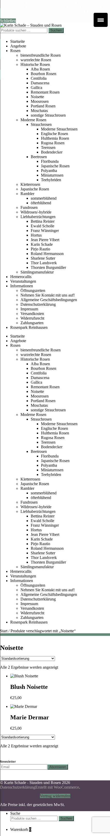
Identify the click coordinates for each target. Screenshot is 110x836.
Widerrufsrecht (32, 318)
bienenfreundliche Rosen (40, 55)
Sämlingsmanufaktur (37, 272)
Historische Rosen (35, 64)
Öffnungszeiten (32, 290)
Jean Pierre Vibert (45, 240)
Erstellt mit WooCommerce (57, 787)
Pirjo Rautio (40, 249)
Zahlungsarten (31, 323)
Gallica (36, 87)
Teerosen (48, 147)
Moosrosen (40, 101)
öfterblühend (41, 203)
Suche (15, 813)
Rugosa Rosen (52, 143)
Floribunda (50, 161)
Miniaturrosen (52, 175)
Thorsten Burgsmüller (48, 267)
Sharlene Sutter (43, 258)
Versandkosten (32, 313)
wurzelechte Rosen (35, 60)
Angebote (18, 46)
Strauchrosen (41, 124)
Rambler (27, 193)
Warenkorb (20, 829)
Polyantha (49, 170)
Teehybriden (51, 180)
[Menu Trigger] (101, 20)
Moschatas (39, 110)
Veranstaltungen (23, 281)
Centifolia (39, 78)
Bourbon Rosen (43, 74)
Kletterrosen (30, 184)
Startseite (17, 41)
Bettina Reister (42, 221)
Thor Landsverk (44, 263)
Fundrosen (29, 207)
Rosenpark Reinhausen (29, 327)
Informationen (21, 286)
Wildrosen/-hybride (35, 212)
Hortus (36, 235)
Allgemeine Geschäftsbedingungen (48, 300)
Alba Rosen (40, 69)
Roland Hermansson (47, 253)
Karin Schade (42, 244)
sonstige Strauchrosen (48, 115)
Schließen (8, 20)
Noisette (37, 97)
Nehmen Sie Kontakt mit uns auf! (47, 295)
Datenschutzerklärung (38, 304)
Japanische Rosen (55, 166)
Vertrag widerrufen (55, 796)
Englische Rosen (54, 133)
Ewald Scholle (42, 226)
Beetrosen (39, 157)
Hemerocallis (20, 276)
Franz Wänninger (45, 230)
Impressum (29, 309)
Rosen (15, 50)
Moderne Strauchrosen (59, 129)
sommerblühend (44, 198)
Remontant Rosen (45, 92)
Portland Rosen (43, 106)
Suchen (56, 30)
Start (3, 631)
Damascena (40, 83)
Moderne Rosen (33, 120)
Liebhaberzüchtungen (38, 217)
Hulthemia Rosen (55, 138)
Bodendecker (51, 152)
